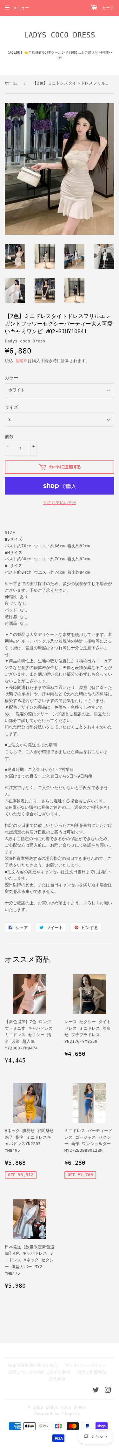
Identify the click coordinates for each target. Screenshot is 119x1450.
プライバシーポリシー (85, 1365)
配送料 (22, 360)
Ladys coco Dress (59, 35)
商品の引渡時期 (91, 1372)
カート (106, 7)
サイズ (11, 407)
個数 (9, 436)
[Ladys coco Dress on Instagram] (108, 1391)
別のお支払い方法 (59, 502)
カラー (11, 377)
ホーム (11, 83)
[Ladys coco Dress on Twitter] (96, 1391)
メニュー (21, 7)
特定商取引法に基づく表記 (33, 1365)
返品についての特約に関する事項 (39, 1372)
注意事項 (57, 1378)
